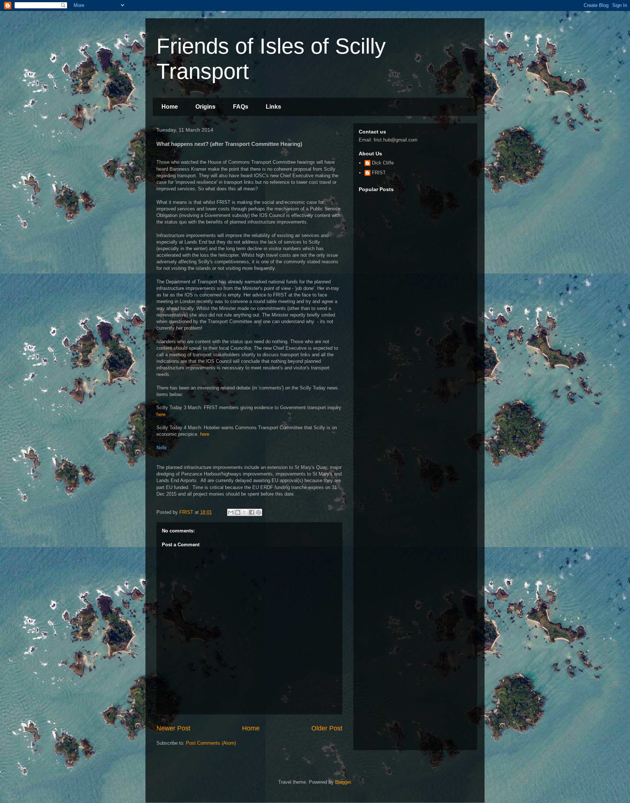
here (161, 414)
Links (273, 107)
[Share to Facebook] (251, 512)
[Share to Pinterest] (258, 512)
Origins (205, 107)
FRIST (379, 172)
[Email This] (230, 512)
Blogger (343, 782)
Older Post (326, 728)
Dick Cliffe (383, 163)
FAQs (240, 107)
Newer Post (173, 728)
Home (170, 107)
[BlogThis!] (237, 512)
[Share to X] (244, 512)
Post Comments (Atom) (211, 743)
